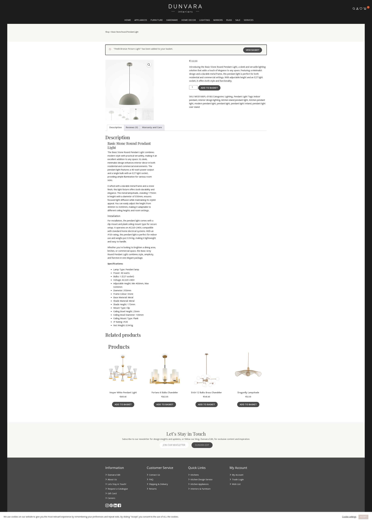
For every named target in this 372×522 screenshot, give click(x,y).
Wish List (236, 484)
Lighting (204, 20)
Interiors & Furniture (201, 489)
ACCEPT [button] (363, 517)
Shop (107, 32)
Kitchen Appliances (200, 484)
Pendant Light (240, 97)
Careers (111, 498)
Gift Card (112, 494)
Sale (237, 20)
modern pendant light (205, 104)
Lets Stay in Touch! (117, 484)
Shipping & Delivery (158, 484)
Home (127, 20)
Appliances (140, 20)
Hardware (172, 20)
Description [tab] (115, 128)
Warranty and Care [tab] (152, 128)
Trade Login (238, 480)
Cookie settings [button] (349, 517)
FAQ (151, 480)
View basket (252, 50)
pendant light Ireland (241, 104)
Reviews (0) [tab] (132, 128)
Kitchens (195, 475)
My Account (237, 475)
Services (248, 20)
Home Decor (188, 20)
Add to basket (209, 88)
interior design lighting (209, 100)
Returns (153, 489)
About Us (112, 480)
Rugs (229, 20)
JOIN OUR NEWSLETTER (174, 445)
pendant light (223, 104)
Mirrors (218, 20)
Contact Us (154, 475)
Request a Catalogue (118, 489)
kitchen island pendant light (234, 100)
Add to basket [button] (123, 405)
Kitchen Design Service (201, 480)
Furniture (157, 20)
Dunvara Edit (202, 445)
